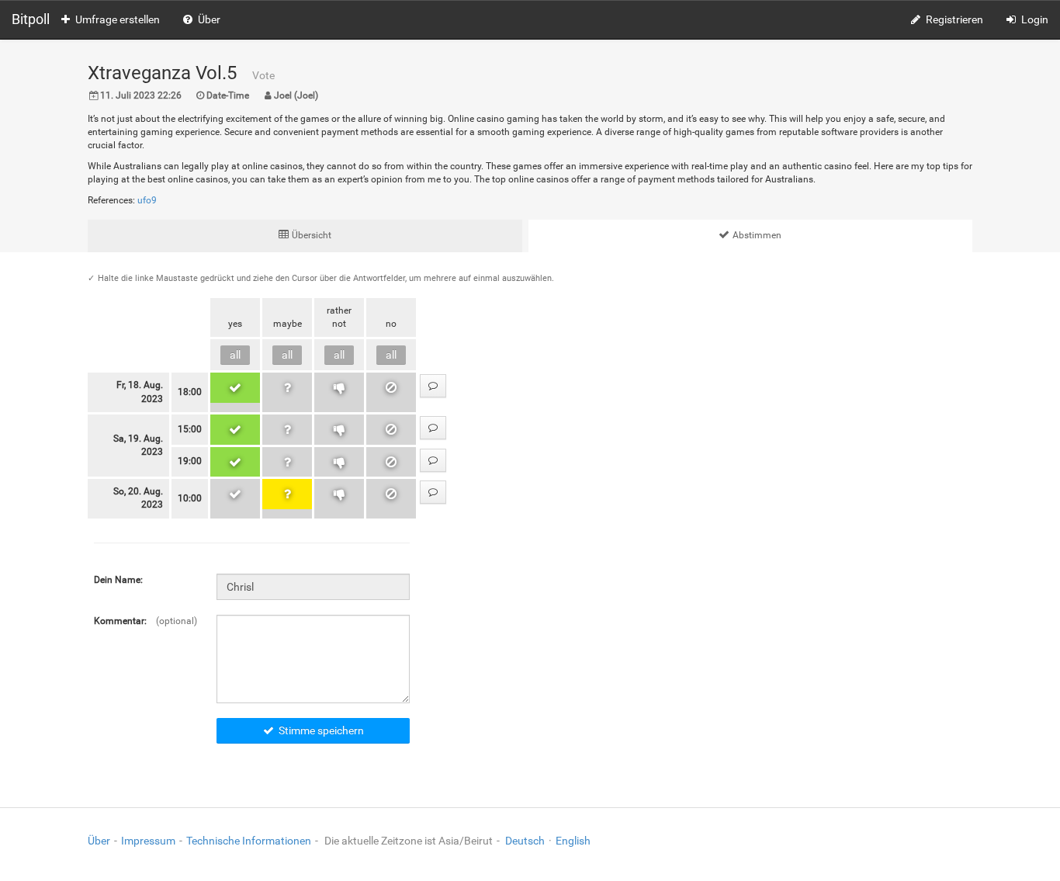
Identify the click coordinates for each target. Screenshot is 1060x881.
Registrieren (954, 19)
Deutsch (525, 840)
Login (1034, 19)
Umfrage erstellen (117, 19)
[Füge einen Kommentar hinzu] (433, 385)
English (573, 840)
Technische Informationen (248, 840)
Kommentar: (120, 621)
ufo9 (147, 200)
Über (209, 19)
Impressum (148, 840)
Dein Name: (118, 579)
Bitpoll (31, 19)
